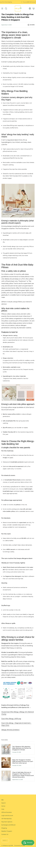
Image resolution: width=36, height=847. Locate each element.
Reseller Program (6, 831)
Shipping (4, 828)
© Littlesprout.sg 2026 (7, 845)
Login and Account (7, 815)
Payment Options (6, 822)
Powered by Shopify (19, 845)
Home (3, 806)
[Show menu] (2, 8)
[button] (6, 8)
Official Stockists (6, 812)
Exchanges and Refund (8, 825)
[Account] (30, 8)
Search (3, 803)
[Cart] (34, 8)
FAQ (2, 809)
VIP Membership (6, 818)
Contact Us (4, 834)
